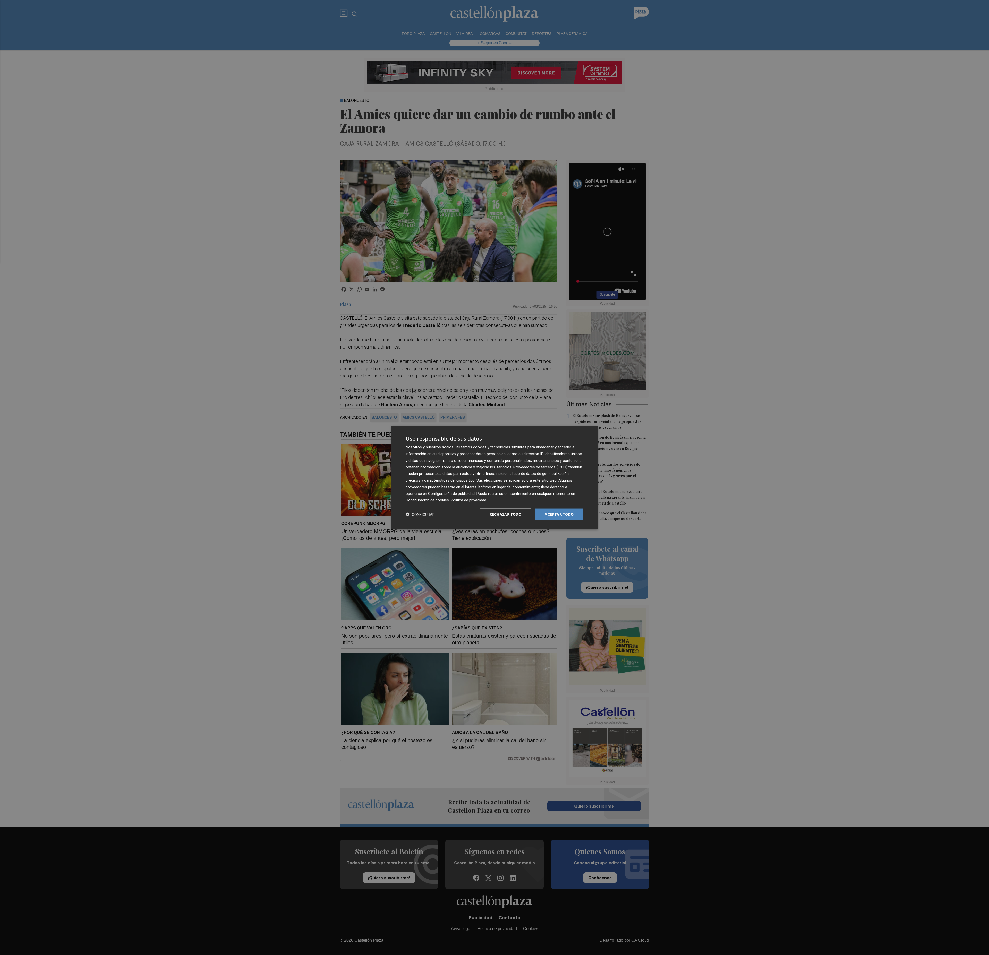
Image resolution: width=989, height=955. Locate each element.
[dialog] (494, 477)
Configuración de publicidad (451, 493)
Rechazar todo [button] (505, 514)
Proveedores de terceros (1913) (540, 467)
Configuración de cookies (427, 500)
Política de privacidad (468, 500)
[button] (420, 514)
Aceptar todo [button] (559, 514)
